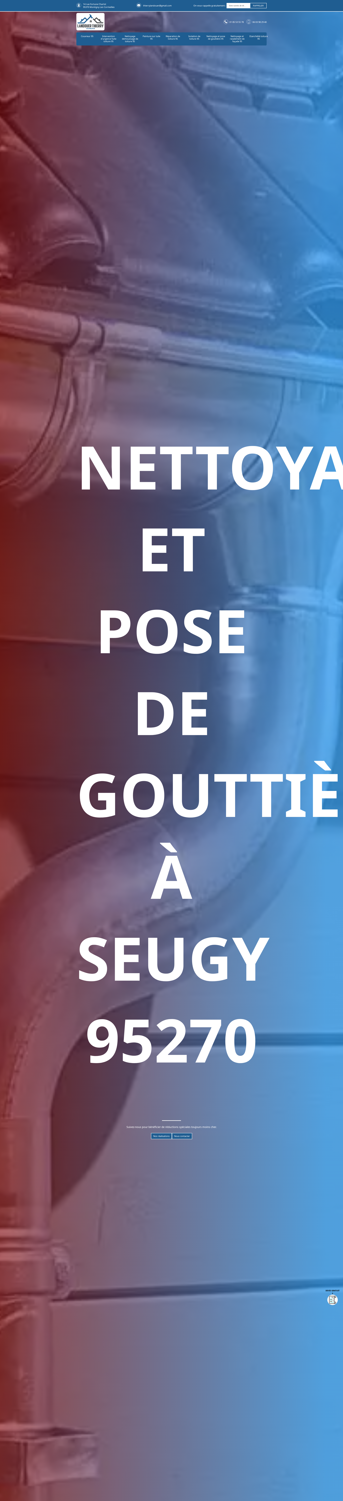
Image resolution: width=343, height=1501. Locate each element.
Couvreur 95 (87, 36)
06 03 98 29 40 (259, 22)
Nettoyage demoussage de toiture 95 (130, 39)
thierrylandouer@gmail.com (157, 5)
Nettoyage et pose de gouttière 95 (215, 37)
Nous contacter (182, 1136)
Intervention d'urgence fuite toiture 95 (108, 39)
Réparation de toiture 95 (173, 37)
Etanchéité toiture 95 (258, 37)
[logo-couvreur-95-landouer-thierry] (90, 29)
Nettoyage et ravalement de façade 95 (237, 39)
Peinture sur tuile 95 (151, 37)
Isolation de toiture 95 (194, 37)
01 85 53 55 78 (237, 22)
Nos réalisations (161, 1136)
